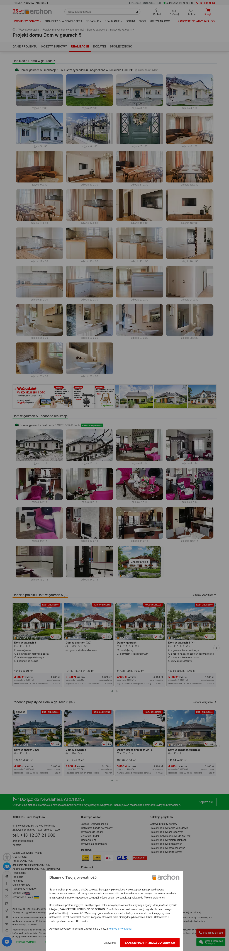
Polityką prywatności (120, 928)
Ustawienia (109, 942)
